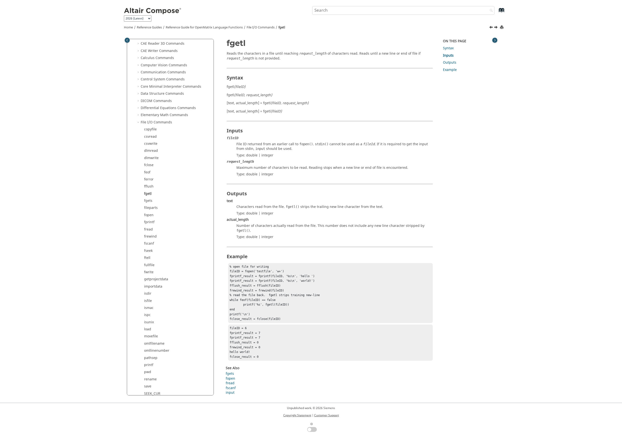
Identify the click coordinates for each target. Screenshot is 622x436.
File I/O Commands (261, 27)
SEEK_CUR (152, 393)
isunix (149, 322)
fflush (149, 186)
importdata (153, 286)
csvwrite (150, 143)
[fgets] (496, 28)
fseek (148, 250)
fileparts (151, 207)
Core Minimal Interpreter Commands (171, 86)
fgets (148, 200)
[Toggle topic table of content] (494, 40)
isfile (148, 300)
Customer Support (326, 415)
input (230, 392)
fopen (149, 215)
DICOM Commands (156, 100)
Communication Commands (163, 72)
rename (150, 379)
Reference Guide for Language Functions (204, 27)
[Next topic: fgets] (496, 28)
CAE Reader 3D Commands (162, 43)
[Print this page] (502, 27)
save (147, 386)
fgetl (281, 27)
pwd (147, 372)
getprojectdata (156, 279)
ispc (147, 314)
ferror (149, 179)
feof (147, 172)
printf (148, 365)
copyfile (150, 129)
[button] (139, 43)
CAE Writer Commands (159, 50)
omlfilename (154, 343)
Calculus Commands (157, 57)
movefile (151, 336)
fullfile (149, 265)
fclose (149, 165)
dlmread (151, 150)
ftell (147, 257)
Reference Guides (149, 27)
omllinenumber (156, 350)
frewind (150, 236)
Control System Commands (163, 79)
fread (148, 229)
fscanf (149, 243)
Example (450, 69)
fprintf (149, 222)
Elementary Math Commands (164, 115)
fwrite (149, 272)
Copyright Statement (297, 415)
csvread (150, 136)
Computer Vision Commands (164, 65)
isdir (147, 293)
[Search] (490, 11)
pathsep (150, 357)
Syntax (448, 48)
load (147, 329)
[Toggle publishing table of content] (127, 40)
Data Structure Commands (162, 93)
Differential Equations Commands (168, 108)
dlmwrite (151, 158)
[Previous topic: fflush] (491, 28)
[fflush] (491, 28)
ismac (149, 307)
